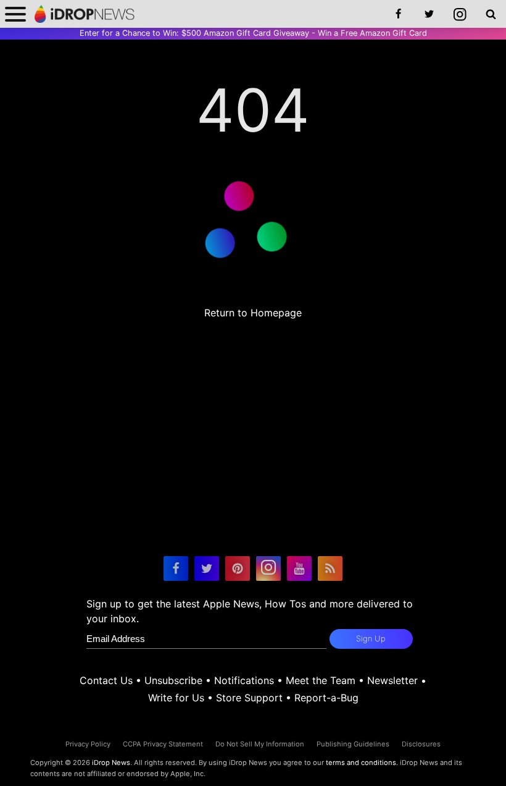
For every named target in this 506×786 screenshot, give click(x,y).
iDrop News (111, 762)
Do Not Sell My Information (259, 744)
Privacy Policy (87, 744)
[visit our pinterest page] (237, 568)
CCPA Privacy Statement (163, 744)
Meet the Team (320, 680)
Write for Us (176, 697)
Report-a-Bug (326, 697)
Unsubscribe (173, 680)
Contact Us (106, 680)
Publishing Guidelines (353, 744)
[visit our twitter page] (206, 568)
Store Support (249, 697)
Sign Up (371, 638)
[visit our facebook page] (176, 568)
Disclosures (421, 744)
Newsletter (392, 680)
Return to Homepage (253, 312)
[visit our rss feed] (330, 568)
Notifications (244, 680)
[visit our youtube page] (299, 568)
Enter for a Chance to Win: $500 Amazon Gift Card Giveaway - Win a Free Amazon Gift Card (253, 33)
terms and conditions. (362, 762)
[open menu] (15, 14)
